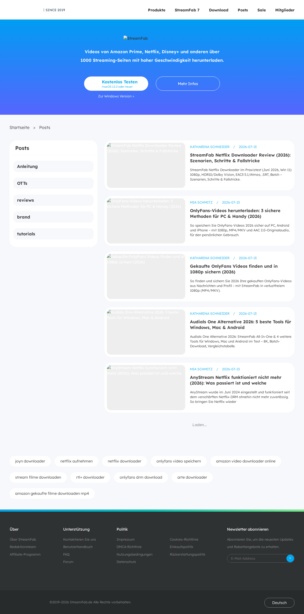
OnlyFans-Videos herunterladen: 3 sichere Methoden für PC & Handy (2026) (235, 213)
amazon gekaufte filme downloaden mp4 (52, 493)
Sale (261, 10)
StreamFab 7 (187, 10)
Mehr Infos (188, 83)
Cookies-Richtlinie (184, 539)
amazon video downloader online (246, 461)
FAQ (66, 554)
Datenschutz (126, 562)
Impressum (126, 539)
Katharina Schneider (210, 147)
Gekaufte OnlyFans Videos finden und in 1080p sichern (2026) (234, 269)
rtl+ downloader (90, 477)
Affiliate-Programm (25, 554)
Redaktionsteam (23, 547)
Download (218, 10)
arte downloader (192, 477)
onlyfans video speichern (179, 461)
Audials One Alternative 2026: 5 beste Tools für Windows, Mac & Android (240, 324)
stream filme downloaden (38, 477)
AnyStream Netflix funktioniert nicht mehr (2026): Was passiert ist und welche (235, 380)
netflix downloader (124, 461)
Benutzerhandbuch (78, 547)
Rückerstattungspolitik (187, 554)
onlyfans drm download (141, 477)
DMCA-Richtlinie (129, 547)
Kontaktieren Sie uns (79, 539)
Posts (243, 10)
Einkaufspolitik (181, 547)
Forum (68, 562)
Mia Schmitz (202, 202)
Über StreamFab (23, 539)
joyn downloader (30, 461)
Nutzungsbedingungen (134, 554)
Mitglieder (284, 10)
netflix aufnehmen (76, 461)
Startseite (19, 127)
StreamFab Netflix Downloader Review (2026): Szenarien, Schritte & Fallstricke (240, 157)
